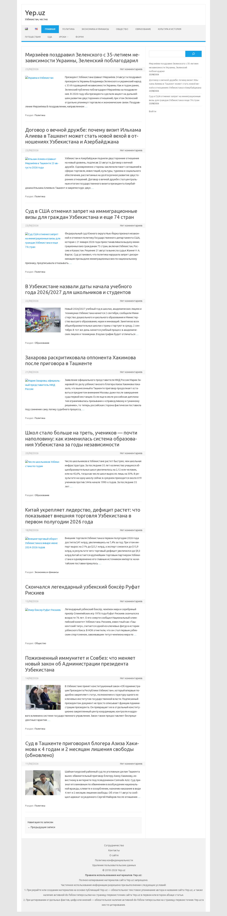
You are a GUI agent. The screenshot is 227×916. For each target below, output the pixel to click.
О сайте (114, 855)
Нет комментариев (131, 69)
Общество (122, 29)
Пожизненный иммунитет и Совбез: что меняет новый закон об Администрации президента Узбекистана (80, 663)
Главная (50, 29)
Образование (143, 29)
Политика (68, 29)
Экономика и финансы (95, 29)
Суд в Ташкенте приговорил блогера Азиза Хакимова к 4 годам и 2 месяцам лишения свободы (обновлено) (82, 749)
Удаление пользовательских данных (114, 865)
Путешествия (33, 37)
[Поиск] (193, 54)
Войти (152, 111)
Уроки (62, 37)
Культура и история (169, 29)
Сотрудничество (114, 845)
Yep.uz (35, 12)
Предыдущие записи (41, 827)
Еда (50, 37)
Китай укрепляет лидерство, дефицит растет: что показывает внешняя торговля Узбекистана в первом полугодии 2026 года (82, 515)
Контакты (114, 850)
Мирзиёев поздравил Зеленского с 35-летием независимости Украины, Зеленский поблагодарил (173, 67)
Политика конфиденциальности (114, 860)
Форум (80, 37)
